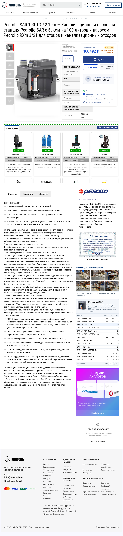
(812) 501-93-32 (93, 4)
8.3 (112, 344)
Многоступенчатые (90, 464)
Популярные (12, 128)
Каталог (46, 464)
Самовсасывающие (108, 495)
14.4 (106, 356)
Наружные (67, 470)
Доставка (43, 194)
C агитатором (68, 485)
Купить (101, 59)
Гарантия (51, 13)
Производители (49, 473)
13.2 (106, 344)
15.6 (106, 360)
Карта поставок (49, 467)
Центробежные (91, 459)
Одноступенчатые (108, 470)
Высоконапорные (70, 472)
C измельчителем (89, 486)
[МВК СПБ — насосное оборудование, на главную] (11, 5)
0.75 (117, 353)
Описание (12, 194)
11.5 (112, 353)
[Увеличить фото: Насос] (37, 80)
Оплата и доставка (30, 13)
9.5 (112, 356)
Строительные (68, 491)
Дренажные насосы (69, 460)
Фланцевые (87, 473)
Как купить (28, 194)
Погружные (67, 467)
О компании (49, 459)
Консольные (87, 470)
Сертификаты (48, 470)
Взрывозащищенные (91, 492)
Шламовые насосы (69, 479)
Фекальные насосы (93, 478)
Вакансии (47, 487)
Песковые (67, 488)
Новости (92, 13)
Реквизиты (47, 476)
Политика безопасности (107, 527)
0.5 (118, 318)
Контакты (112, 13)
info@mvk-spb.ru (93, 6)
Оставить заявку (109, 67)
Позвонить (92, 67)
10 (113, 360)
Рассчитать (108, 99)
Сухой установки (89, 495)
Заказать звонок (113, 5)
